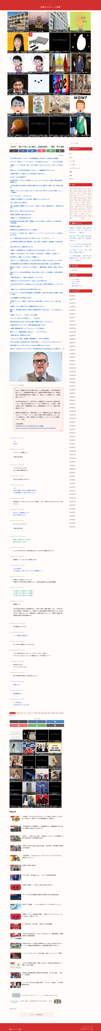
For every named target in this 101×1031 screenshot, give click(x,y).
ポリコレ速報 (75, 281)
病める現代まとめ (77, 286)
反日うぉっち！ (76, 283)
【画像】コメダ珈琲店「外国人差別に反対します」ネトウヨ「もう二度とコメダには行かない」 (80, 230)
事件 (37, 713)
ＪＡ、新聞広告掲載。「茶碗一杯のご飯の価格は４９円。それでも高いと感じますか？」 (80, 258)
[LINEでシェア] (50, 150)
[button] (60, 150)
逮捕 (62, 713)
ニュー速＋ (13, 713)
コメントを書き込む (37, 1014)
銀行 (12, 715)
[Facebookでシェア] (23, 150)
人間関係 (41, 713)
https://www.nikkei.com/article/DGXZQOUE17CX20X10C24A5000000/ (36, 428)
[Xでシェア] (13, 150)
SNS (19, 713)
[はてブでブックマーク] (32, 150)
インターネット (25, 713)
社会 (50, 713)
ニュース (32, 713)
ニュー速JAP (75, 279)
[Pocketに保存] (41, 150)
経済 (58, 713)
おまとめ (74, 270)
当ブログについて (88, 1026)
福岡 (54, 713)
